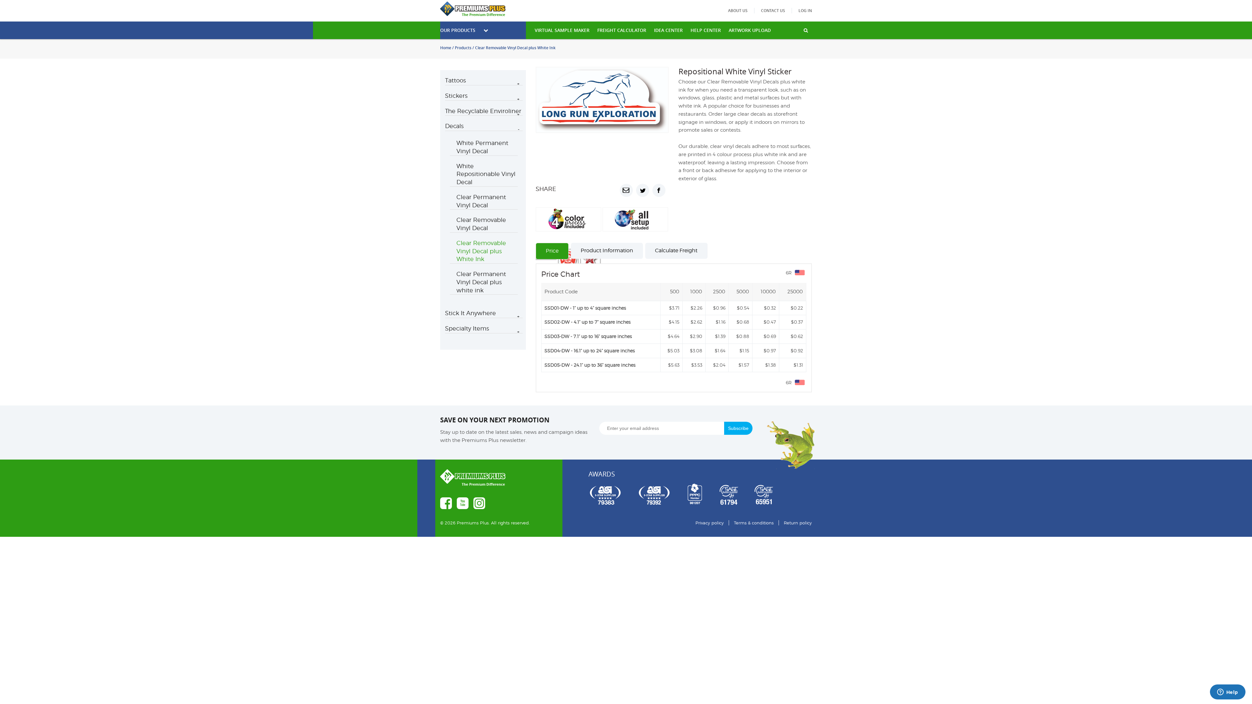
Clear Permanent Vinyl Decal (481, 201)
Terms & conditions (754, 547)
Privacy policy (709, 547)
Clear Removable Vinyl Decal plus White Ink (481, 251)
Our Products (457, 30)
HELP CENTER (706, 30)
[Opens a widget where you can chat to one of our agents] (1227, 692)
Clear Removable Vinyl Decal (481, 223)
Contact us (773, 10)
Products (463, 48)
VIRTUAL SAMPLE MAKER (562, 30)
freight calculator (621, 30)
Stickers (456, 95)
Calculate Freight (676, 275)
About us (738, 10)
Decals (454, 126)
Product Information (607, 275)
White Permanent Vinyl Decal (482, 146)
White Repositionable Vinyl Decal (485, 174)
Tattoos (455, 80)
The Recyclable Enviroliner (483, 111)
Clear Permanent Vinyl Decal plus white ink (481, 282)
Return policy (798, 547)
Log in (805, 10)
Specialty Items (467, 328)
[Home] (483, 9)
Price (552, 275)
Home (445, 48)
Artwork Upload (750, 30)
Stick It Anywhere (470, 313)
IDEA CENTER (668, 30)
